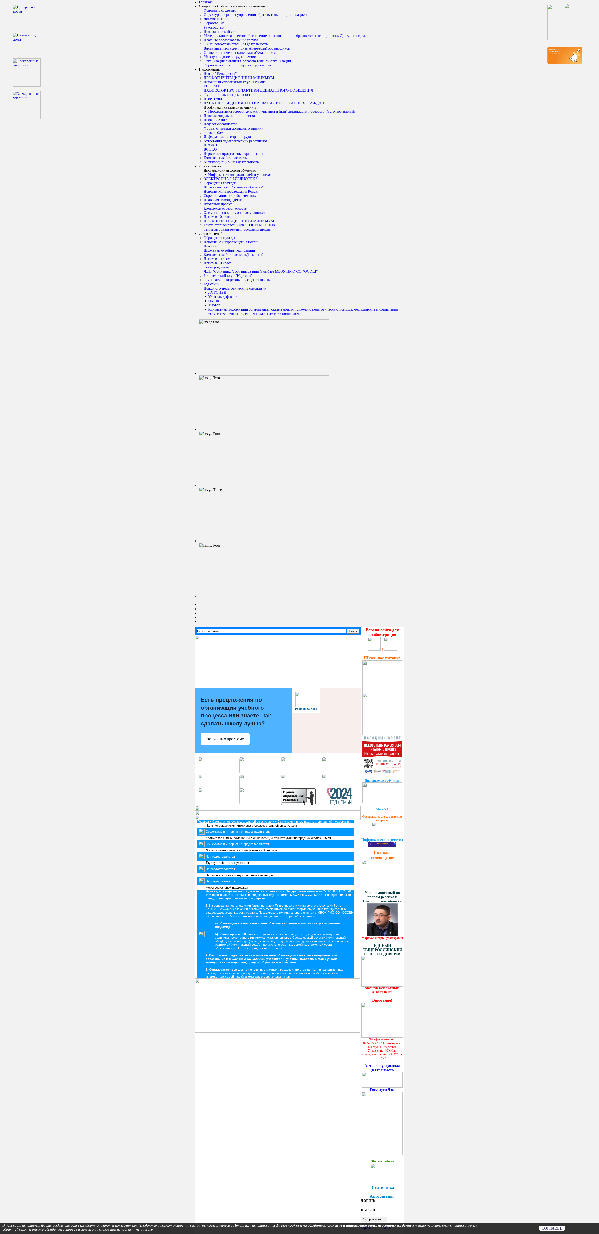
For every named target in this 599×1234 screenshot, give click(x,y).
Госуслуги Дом (382, 1090)
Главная (205, 2)
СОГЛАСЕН (551, 1228)
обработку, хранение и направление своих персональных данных (361, 1225)
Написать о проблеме (225, 739)
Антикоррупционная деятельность (382, 1068)
